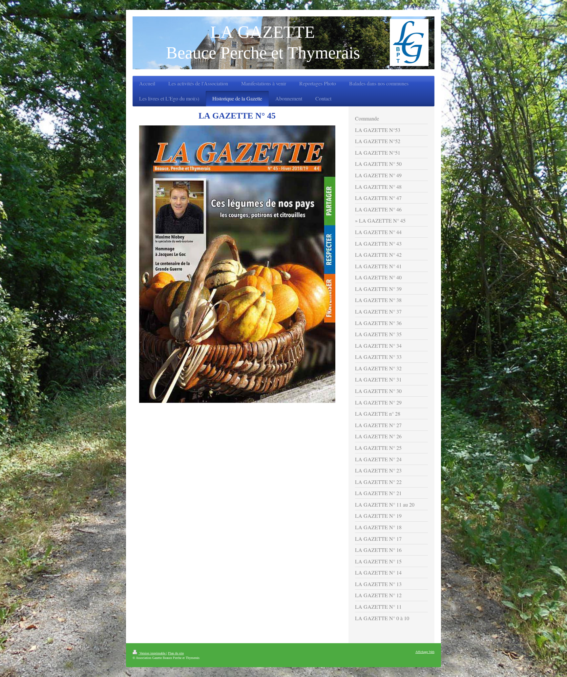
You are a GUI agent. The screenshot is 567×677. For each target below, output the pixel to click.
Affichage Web (424, 652)
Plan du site (176, 653)
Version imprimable (152, 653)
